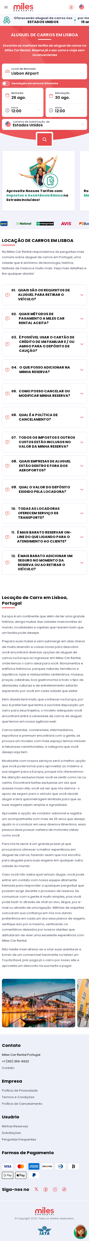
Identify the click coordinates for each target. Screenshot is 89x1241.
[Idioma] (81, 7)
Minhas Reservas (15, 1126)
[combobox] (47, 71)
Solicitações (11, 1133)
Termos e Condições (18, 1097)
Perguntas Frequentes (19, 1139)
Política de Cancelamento (22, 1103)
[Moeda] (71, 7)
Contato (8, 1068)
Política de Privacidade (20, 1090)
